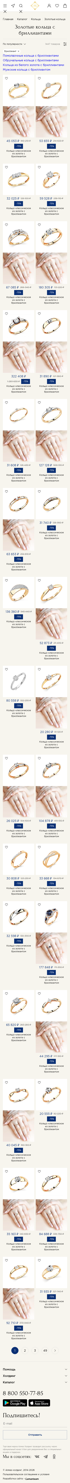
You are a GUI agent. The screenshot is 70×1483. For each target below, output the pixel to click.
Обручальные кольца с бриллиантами (31, 60)
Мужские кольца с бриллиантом (26, 69)
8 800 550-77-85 (23, 1393)
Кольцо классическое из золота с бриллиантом (18, 154)
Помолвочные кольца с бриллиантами (31, 55)
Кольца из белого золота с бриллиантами (33, 65)
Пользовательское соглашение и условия (26, 1474)
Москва (13, 6)
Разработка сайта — (14, 1478)
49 (45, 1350)
